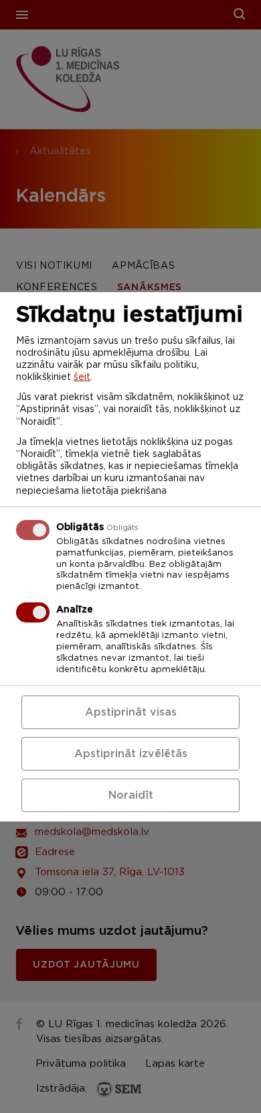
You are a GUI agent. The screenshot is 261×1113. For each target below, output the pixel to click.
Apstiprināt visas (131, 712)
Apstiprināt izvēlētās (130, 753)
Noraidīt (130, 795)
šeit (82, 377)
